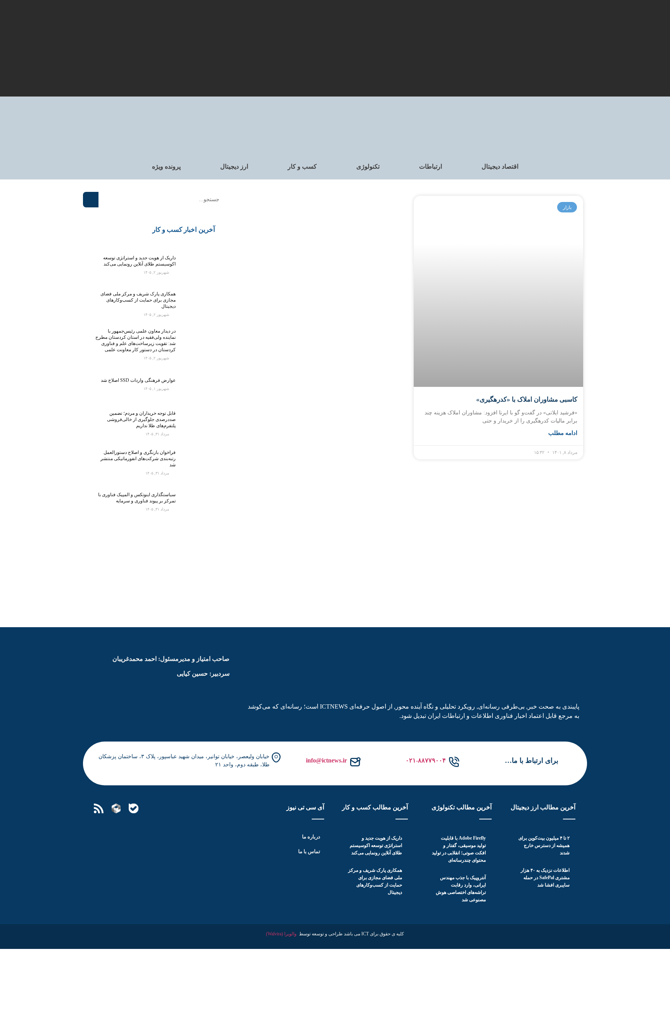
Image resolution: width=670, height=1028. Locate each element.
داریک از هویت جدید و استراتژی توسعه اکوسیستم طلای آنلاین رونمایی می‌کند (376, 845)
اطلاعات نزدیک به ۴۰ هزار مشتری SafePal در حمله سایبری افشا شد (545, 878)
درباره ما (311, 837)
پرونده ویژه (166, 166)
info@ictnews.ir (326, 760)
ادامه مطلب (562, 433)
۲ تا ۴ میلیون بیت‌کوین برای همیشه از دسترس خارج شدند (544, 845)
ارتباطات (430, 166)
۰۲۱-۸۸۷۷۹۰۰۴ (426, 760)
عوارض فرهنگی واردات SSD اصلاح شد (138, 380)
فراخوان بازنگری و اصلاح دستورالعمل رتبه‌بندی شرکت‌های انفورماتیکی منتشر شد (138, 458)
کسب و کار (302, 166)
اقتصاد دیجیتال (500, 166)
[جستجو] (90, 199)
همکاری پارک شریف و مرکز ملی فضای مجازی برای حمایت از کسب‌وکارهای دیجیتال (138, 300)
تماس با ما (309, 851)
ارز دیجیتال (234, 166)
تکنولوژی (368, 166)
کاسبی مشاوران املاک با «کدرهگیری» (526, 399)
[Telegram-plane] (168, 808)
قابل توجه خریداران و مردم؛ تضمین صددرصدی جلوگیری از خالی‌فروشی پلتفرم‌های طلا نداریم (141, 419)
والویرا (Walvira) (281, 934)
